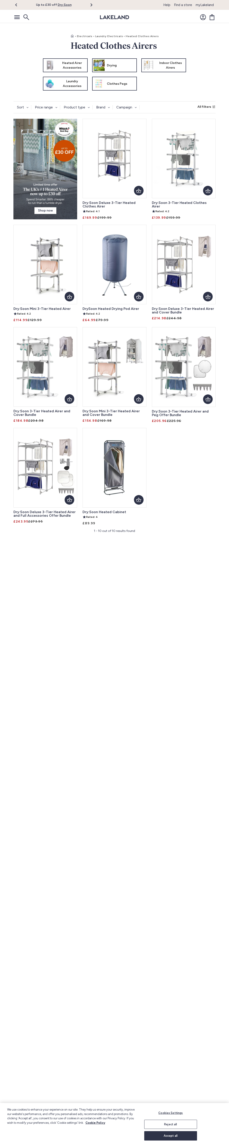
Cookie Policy (95, 1122)
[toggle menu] (17, 17)
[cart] (212, 17)
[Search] (26, 17)
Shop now (45, 210)
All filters (204, 107)
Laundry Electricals (109, 36)
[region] (114, 1124)
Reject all (170, 1124)
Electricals (84, 36)
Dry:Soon (65, 5)
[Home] (72, 36)
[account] (203, 17)
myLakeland (205, 5)
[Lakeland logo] (114, 17)
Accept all (171, 1135)
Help (166, 5)
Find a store (183, 5)
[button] (19, 5)
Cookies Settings (170, 1113)
